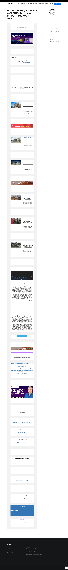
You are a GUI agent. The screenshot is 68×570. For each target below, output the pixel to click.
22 (58, 31)
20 (54, 31)
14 (56, 29)
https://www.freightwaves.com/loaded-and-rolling (22, 461)
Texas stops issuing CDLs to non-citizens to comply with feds (28, 165)
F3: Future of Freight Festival (22, 432)
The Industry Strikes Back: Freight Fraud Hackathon (22, 422)
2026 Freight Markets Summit (22, 442)
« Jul (49, 36)
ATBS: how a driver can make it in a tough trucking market (27, 222)
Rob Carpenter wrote (27, 316)
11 (51, 29)
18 (51, 31)
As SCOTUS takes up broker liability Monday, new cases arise (28, 107)
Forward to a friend (22, 519)
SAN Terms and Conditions (12, 557)
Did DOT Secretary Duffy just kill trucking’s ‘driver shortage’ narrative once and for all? (22, 371)
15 (58, 29)
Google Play (23, 498)
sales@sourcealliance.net (13, 553)
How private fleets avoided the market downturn (19, 363)
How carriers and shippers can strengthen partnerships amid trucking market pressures (22, 373)
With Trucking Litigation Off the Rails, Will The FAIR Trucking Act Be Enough (28, 246)
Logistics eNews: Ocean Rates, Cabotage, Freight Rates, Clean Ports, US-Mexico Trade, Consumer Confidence (55, 43)
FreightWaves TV (19, 480)
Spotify (26, 480)
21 (56, 31)
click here (26, 27)
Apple (24, 480)
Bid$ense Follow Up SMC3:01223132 (54, 41)
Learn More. (28, 62)
